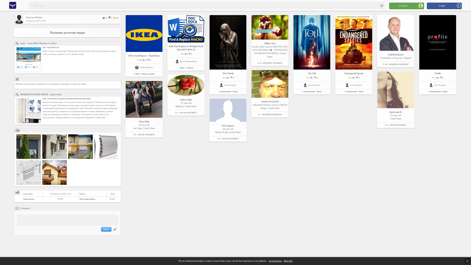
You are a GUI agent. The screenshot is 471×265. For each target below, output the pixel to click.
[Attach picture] (115, 231)
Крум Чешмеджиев (188, 61)
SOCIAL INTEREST (146, 135)
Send (106, 229)
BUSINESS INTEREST (272, 63)
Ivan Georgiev (230, 85)
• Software (189, 68)
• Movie (235, 92)
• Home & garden (147, 74)
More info (288, 261)
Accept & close (275, 261)
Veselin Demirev (146, 67)
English (403, 5)
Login (442, 5)
